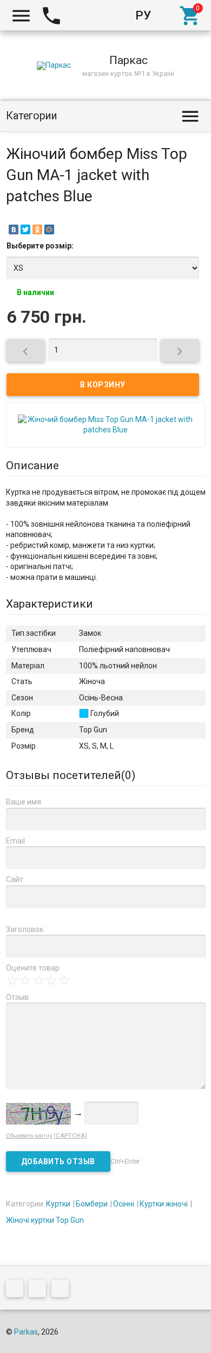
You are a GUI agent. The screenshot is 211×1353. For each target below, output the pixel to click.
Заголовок (24, 929)
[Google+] (17, 1290)
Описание (32, 465)
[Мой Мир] (49, 229)
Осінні (123, 1203)
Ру (143, 15)
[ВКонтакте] (13, 229)
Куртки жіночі (164, 1203)
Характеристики (49, 603)
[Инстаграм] (62, 1290)
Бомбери (92, 1203)
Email (15, 841)
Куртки (58, 1203)
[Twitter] (25, 229)
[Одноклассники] (37, 229)
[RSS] (40, 1290)
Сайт (14, 879)
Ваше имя (23, 801)
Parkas (26, 1332)
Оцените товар (33, 967)
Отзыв (17, 997)
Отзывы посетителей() (70, 775)
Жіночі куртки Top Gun (45, 1220)
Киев (84, 15)
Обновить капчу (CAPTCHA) (46, 1135)
